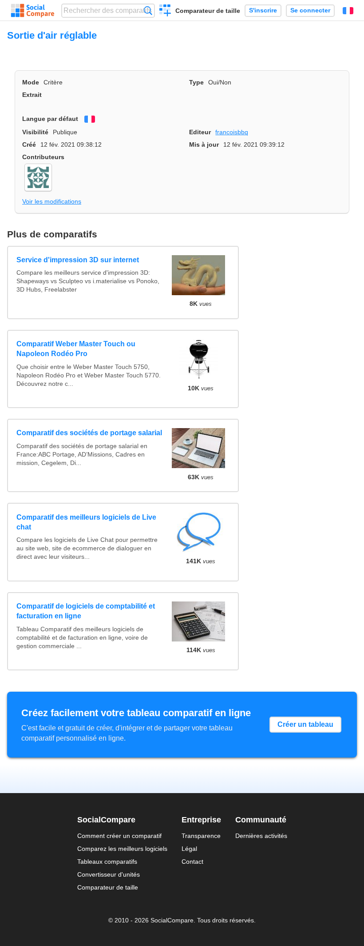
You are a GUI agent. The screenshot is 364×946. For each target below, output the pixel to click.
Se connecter (310, 10)
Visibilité (35, 132)
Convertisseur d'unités (108, 874)
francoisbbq (231, 132)
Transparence (201, 835)
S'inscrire (263, 10)
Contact (192, 861)
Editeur (200, 132)
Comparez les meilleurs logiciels (122, 848)
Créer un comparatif (165, 11)
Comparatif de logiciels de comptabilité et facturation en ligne (85, 611)
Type (196, 82)
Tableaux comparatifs (107, 861)
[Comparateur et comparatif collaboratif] (32, 10)
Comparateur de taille (207, 10)
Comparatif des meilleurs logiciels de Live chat (86, 522)
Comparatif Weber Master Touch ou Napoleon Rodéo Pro (75, 348)
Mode (30, 82)
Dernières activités (261, 835)
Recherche (148, 10)
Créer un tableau (305, 724)
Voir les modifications (51, 201)
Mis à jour (204, 144)
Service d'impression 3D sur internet (77, 260)
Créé (29, 144)
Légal (189, 848)
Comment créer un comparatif (119, 835)
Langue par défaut (50, 118)
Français (348, 10)
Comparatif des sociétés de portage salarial (89, 433)
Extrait (32, 94)
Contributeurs (43, 156)
